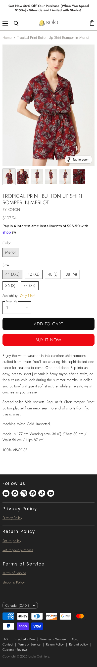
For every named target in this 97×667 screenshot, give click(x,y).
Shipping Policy (13, 582)
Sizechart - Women (53, 639)
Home (7, 38)
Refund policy (78, 644)
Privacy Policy (12, 517)
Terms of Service (14, 572)
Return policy (11, 540)
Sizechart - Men (24, 639)
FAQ (5, 639)
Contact (7, 644)
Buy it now (49, 340)
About (75, 639)
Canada (18, 605)
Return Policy (55, 644)
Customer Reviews (14, 649)
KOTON (14, 209)
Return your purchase (17, 549)
